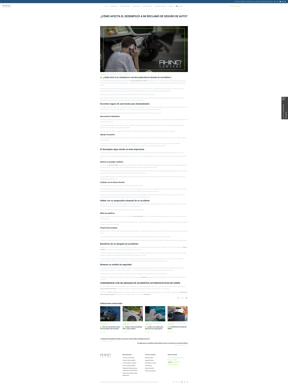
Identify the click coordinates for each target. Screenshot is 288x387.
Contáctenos (144, 277)
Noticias (120, 74)
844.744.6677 (237, 6)
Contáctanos (148, 365)
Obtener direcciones (173, 364)
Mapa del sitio (113, 382)
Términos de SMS (132, 382)
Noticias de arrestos (150, 371)
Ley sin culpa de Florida (129, 365)
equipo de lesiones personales (108, 288)
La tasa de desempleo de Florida (138, 80)
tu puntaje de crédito (113, 165)
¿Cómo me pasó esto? (128, 357)
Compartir (181, 298)
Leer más (102, 332)
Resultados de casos (150, 363)
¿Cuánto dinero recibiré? (129, 360)
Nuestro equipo (149, 357)
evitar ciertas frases (138, 216)
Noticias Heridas (149, 368)
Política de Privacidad (105, 382)
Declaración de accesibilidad (122, 382)
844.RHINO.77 (147, 294)
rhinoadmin (114, 74)
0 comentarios (126, 74)
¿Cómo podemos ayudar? (129, 363)
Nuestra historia (149, 360)
